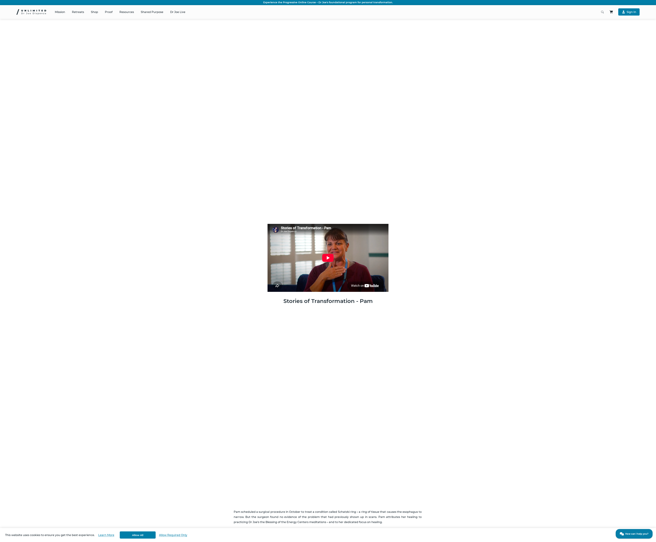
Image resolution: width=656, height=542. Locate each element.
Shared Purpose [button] (152, 12)
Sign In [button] (631, 12)
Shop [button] (94, 12)
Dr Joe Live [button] (177, 12)
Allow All (137, 535)
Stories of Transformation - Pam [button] (328, 301)
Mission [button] (60, 12)
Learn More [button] (106, 535)
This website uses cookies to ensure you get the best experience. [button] (50, 535)
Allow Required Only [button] (173, 535)
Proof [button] (109, 12)
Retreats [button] (78, 12)
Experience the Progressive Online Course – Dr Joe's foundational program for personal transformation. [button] (328, 2)
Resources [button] (126, 12)
